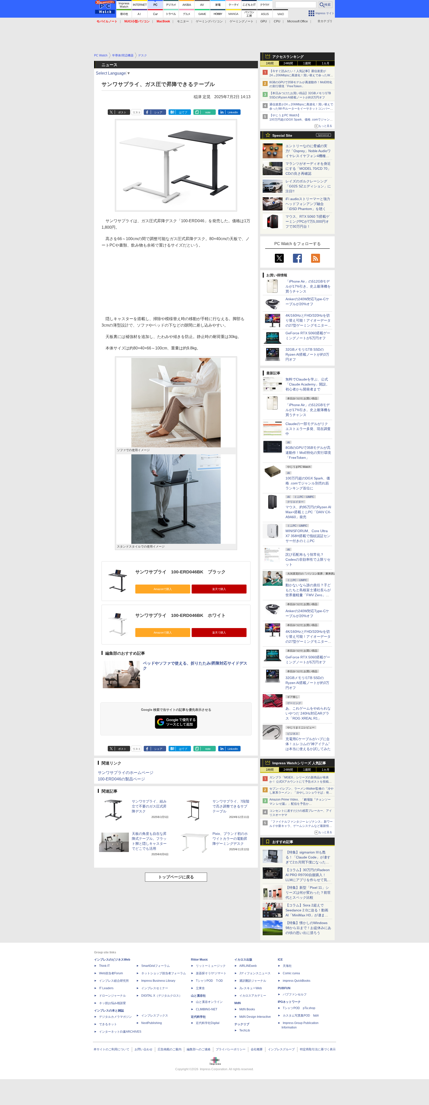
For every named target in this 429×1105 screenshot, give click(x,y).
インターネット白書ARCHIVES (120, 1031)
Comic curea (291, 973)
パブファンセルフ (295, 994)
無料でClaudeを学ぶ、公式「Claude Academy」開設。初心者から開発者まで (307, 384)
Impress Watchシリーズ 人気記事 (299, 763)
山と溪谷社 (198, 995)
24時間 (288, 63)
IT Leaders (106, 988)
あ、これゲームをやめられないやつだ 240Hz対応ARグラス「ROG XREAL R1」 (308, 713)
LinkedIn (233, 112)
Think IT (104, 966)
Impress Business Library (158, 980)
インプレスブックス (154, 1015)
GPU (263, 21)
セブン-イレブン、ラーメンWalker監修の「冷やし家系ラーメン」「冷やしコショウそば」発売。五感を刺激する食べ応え (301, 793)
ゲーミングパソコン (209, 21)
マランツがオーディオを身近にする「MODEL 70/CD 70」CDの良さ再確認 (308, 168)
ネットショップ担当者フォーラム (163, 973)
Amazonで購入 (163, 589)
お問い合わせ (143, 1049)
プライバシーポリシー (231, 1049)
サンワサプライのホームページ (125, 772)
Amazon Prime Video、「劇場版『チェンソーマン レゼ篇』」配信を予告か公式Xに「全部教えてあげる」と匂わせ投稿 (300, 804)
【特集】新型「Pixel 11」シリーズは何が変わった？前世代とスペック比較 (308, 892)
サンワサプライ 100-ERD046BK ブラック (180, 571)
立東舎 (200, 988)
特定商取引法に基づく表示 (318, 1049)
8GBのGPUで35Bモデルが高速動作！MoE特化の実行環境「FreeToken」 (308, 453)
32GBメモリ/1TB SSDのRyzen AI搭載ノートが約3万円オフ (307, 354)
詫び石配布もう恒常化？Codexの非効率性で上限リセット (308, 559)
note (208, 112)
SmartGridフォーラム (155, 966)
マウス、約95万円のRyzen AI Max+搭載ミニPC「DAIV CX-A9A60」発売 (308, 512)
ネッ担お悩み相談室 (112, 1003)
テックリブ (241, 1024)
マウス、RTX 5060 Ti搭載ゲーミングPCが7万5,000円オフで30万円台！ (307, 221)
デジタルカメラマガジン (115, 1017)
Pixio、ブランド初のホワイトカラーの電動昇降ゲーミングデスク (230, 839)
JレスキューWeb (250, 988)
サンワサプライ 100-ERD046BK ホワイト (180, 615)
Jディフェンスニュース (255, 973)
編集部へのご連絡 (199, 1049)
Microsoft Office (297, 21)
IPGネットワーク (289, 1002)
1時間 (270, 63)
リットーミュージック (211, 966)
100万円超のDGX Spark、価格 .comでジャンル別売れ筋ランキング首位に (308, 483)
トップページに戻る (176, 877)
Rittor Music (199, 959)
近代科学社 (198, 1017)
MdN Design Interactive (255, 1017)
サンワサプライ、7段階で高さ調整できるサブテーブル (231, 806)
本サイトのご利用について (111, 1049)
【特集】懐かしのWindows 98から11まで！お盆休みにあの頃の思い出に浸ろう (308, 928)
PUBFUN (284, 988)
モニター (183, 21)
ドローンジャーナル (112, 995)
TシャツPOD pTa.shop (299, 1008)
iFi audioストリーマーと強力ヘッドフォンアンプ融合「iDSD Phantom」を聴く (308, 204)
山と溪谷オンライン (209, 1002)
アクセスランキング (288, 57)
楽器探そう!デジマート (211, 973)
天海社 (287, 966)
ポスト (122, 112)
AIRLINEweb (248, 966)
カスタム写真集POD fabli (301, 1015)
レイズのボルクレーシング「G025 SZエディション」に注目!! (308, 186)
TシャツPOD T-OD (209, 980)
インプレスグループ (281, 1049)
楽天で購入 (219, 589)
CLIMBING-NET (206, 1009)
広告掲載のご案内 (169, 1049)
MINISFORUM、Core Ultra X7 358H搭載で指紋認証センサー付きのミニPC (308, 536)
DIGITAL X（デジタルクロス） (161, 995)
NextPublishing (151, 1023)
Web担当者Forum (111, 973)
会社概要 (257, 1049)
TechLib (244, 1030)
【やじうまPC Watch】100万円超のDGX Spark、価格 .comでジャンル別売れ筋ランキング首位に (301, 120)
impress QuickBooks (296, 980)
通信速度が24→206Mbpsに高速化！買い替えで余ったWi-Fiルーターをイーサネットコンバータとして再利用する (301, 109)
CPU (277, 21)
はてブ (183, 112)
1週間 (307, 63)
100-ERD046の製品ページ (121, 779)
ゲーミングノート (241, 21)
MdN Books (247, 1009)
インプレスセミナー (154, 988)
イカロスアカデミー (252, 995)
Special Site (282, 135)
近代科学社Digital (207, 1023)
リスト (137, 112)
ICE (280, 959)
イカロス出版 (243, 959)
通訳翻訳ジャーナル (252, 980)
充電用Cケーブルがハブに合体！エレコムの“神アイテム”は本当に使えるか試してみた (308, 744)
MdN (237, 1003)
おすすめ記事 (282, 842)
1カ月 (325, 63)
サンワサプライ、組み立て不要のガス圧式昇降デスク (149, 806)
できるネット (108, 1024)
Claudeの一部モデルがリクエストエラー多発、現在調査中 (308, 429)
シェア (158, 112)
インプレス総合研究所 (114, 980)
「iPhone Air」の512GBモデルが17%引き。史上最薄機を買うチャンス (308, 286)
